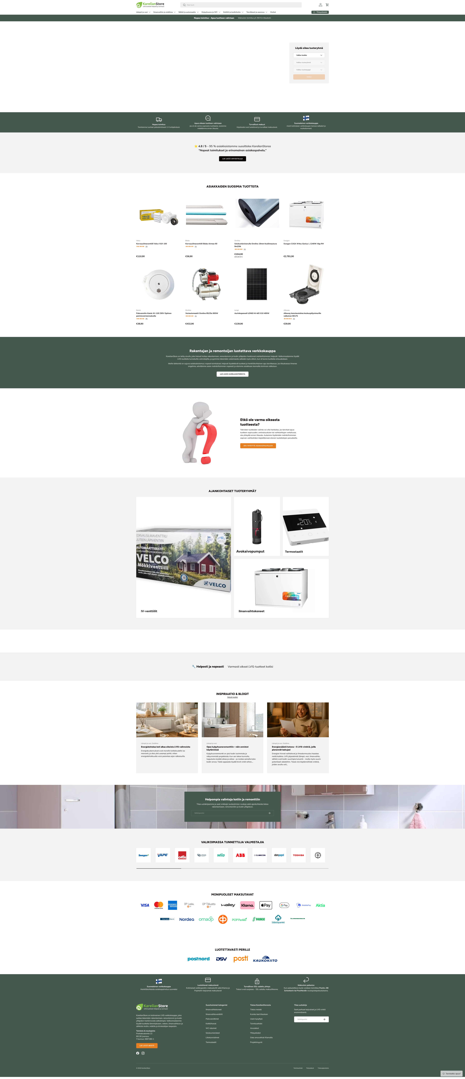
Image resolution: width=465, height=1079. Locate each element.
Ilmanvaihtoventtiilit (214, 1014)
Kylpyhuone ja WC (209, 12)
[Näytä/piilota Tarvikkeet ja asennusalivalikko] (266, 12)
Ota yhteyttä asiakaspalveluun (258, 446)
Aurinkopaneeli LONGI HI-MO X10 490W (251, 313)
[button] (327, 5)
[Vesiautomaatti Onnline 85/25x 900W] (208, 284)
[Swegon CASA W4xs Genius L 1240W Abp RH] (306, 215)
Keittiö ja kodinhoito (232, 12)
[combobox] (241, 5)
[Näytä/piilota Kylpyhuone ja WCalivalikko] (219, 12)
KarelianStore (145, 1068)
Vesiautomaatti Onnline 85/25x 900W (201, 313)
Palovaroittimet (212, 1019)
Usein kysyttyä (256, 1019)
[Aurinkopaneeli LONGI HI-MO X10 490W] (257, 284)
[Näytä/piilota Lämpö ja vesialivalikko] (149, 12)
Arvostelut (254, 1028)
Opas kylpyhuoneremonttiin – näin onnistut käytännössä (227, 748)
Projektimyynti (256, 1042)
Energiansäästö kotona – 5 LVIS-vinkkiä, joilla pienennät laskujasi (294, 748)
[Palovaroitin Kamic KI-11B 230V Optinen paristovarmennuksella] (159, 284)
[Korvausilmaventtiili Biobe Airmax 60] (208, 215)
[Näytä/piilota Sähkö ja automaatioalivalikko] (197, 12)
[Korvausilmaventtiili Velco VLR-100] (159, 215)
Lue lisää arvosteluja (232, 159)
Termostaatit (211, 1042)
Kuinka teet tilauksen (259, 1014)
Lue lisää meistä (147, 1046)
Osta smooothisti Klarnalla (261, 1037)
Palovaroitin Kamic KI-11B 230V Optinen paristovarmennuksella (153, 314)
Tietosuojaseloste (323, 1068)
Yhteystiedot (255, 1033)
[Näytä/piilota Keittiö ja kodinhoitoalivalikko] (242, 12)
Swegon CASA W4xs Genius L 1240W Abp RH (304, 244)
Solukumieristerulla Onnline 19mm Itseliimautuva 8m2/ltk (255, 245)
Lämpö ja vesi (142, 12)
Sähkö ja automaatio (187, 12)
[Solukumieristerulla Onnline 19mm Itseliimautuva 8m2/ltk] (257, 215)
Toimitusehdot (256, 1023)
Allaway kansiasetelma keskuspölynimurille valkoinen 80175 (302, 314)
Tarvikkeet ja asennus (255, 12)
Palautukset (310, 1068)
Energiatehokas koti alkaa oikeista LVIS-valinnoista (165, 747)
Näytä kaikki (232, 697)
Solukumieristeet (213, 1033)
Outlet (273, 12)
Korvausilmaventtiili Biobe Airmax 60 (201, 244)
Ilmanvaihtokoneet (213, 1009)
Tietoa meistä (256, 1009)
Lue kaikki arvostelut (156, 81)
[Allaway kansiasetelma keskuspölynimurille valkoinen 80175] (306, 284)
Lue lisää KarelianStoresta (232, 374)
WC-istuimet (211, 1028)
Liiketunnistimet (212, 1037)
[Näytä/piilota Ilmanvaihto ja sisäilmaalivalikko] (174, 12)
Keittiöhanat (211, 1023)
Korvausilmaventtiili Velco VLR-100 (151, 244)
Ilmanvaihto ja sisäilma (163, 12)
